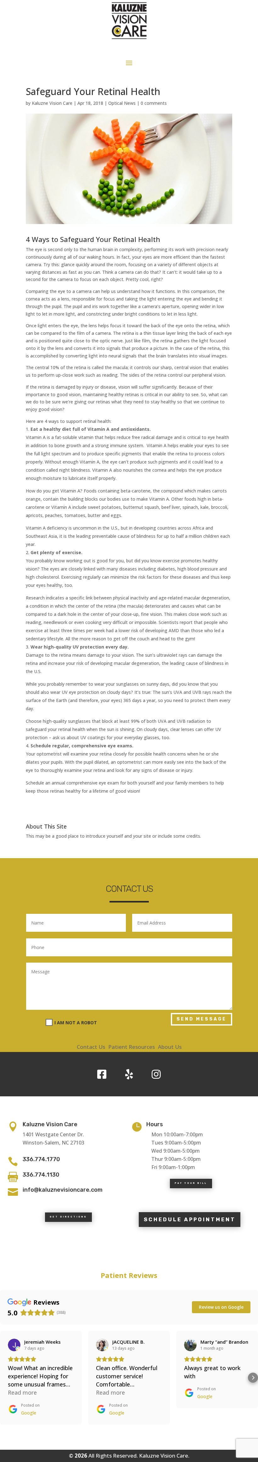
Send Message (202, 1019)
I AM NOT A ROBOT (75, 1023)
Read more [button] (22, 1392)
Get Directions (68, 1217)
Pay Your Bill (191, 1183)
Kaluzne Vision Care (52, 103)
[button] (5, 1378)
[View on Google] (14, 1345)
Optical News (122, 103)
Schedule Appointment (190, 1220)
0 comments (154, 103)
